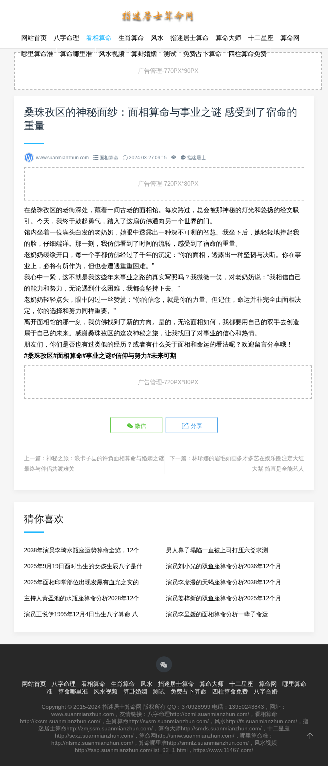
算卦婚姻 (144, 53)
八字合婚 (266, 691)
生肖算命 (131, 37)
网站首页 (34, 37)
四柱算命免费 (247, 53)
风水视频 (111, 53)
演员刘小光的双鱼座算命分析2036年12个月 (223, 566)
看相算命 (99, 37)
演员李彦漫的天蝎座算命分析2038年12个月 (223, 582)
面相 (198, 254)
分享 (195, 426)
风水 (157, 37)
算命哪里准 (76, 53)
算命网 (290, 37)
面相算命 (109, 157)
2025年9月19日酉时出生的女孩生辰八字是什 (83, 566)
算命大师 (228, 37)
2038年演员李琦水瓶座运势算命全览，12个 (81, 550)
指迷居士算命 (189, 37)
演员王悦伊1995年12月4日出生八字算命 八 (81, 614)
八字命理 (66, 37)
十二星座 (261, 37)
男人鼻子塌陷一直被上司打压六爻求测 (217, 550)
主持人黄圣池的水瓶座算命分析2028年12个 (81, 598)
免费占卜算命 (202, 53)
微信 (139, 426)
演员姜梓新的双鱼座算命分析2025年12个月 (223, 598)
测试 (170, 53)
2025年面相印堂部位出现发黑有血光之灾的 (81, 582)
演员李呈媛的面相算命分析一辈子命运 (217, 614)
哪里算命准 (37, 53)
